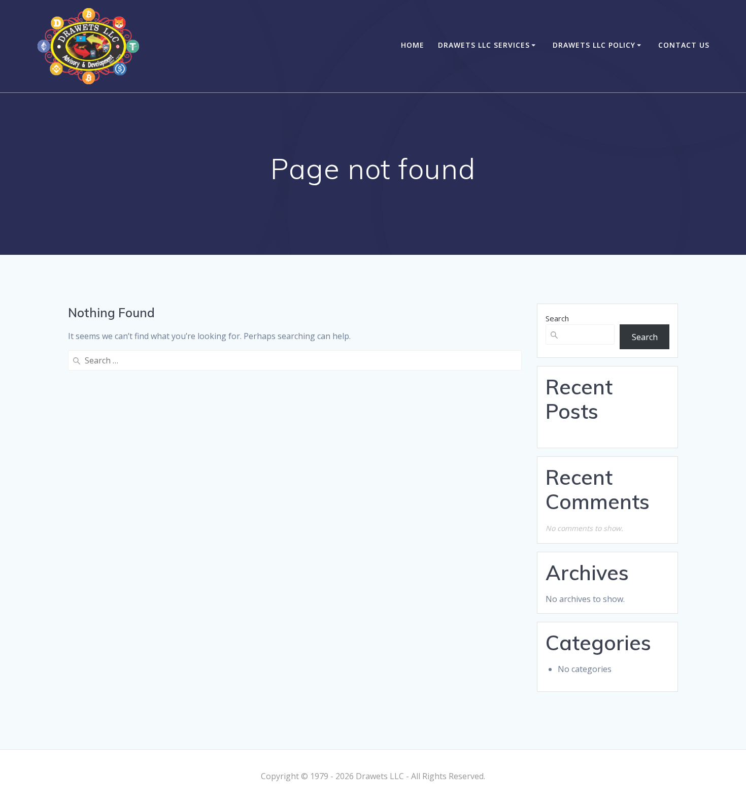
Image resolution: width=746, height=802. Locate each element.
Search (557, 318)
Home (412, 45)
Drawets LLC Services (484, 45)
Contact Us (683, 45)
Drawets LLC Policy (594, 45)
